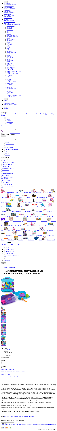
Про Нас (7, 142)
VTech (8, 93)
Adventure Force (10, 26)
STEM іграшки (7, 3)
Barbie (8, 31)
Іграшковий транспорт (9, 8)
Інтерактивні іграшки (9, 12)
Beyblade (9, 34)
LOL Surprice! (10, 62)
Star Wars (9, 91)
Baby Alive (9, 27)
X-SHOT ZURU (11, 96)
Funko (8, 46)
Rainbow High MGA (12, 88)
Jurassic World (10, 55)
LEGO (8, 59)
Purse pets (9, 85)
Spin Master (9, 89)
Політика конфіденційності (10, 104)
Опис (5, 382)
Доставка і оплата (9, 144)
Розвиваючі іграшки (9, 20)
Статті (5, 107)
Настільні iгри (7, 19)
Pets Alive (9, 77)
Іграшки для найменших (10, 4)
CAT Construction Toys (12, 35)
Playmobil (9, 80)
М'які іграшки (7, 16)
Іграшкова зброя (8, 7)
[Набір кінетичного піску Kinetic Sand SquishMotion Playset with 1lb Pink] (15, 305)
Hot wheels (9, 54)
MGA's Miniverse (11, 67)
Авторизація (10, 122)
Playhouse (3, 125)
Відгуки (6, 108)
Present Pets (9, 84)
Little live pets (10, 60)
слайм (15, 416)
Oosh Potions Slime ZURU (13, 73)
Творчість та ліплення (9, 22)
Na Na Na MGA (10, 69)
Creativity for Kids (11, 39)
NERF (8, 72)
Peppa (8, 76)
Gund (8, 48)
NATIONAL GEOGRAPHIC (14, 71)
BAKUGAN (10, 30)
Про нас (6, 100)
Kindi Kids (9, 56)
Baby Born (9, 28)
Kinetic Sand (10, 58)
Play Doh (9, 79)
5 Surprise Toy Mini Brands (13, 24)
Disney (8, 42)
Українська (9, 119)
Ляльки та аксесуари (9, 15)
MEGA (8, 64)
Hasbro (8, 50)
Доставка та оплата (8, 101)
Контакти (6, 109)
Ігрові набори (7, 10)
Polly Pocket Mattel (11, 81)
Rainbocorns (9, 87)
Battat (8, 32)
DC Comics (9, 40)
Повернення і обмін (10, 145)
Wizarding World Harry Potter (14, 95)
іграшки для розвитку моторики (25, 416)
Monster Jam (10, 68)
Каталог (5, 159)
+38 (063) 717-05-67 (15, 133)
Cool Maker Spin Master (12, 36)
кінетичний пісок (8, 416)
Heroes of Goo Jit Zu (11, 52)
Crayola (8, 38)
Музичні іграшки (8, 18)
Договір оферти (8, 105)
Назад (5, 2)
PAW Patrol (9, 75)
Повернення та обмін (9, 103)
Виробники (6, 23)
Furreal (8, 47)
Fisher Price (9, 44)
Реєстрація (9, 123)
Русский (9, 120)
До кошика (3, 366)
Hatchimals (9, 51)
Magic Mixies (10, 63)
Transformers (10, 92)
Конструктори (7, 14)
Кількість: (3, 360)
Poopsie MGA (10, 83)
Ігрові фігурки (7, 11)
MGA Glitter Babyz (11, 65)
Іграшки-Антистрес (9, 6)
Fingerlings (9, 43)
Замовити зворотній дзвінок (8, 134)
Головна (6, 265)
